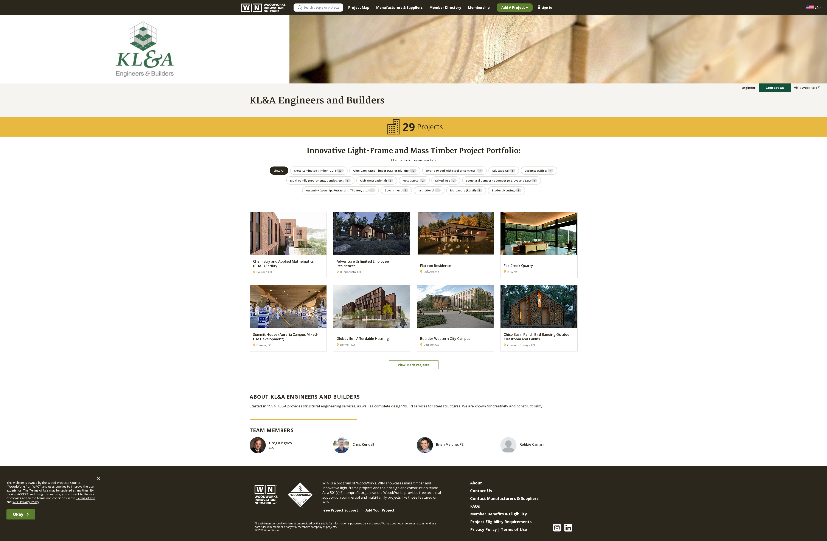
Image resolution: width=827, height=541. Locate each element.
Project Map (358, 7)
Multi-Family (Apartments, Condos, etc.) (319, 180)
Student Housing (505, 190)
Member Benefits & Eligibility (498, 513)
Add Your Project (380, 510)
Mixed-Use (444, 180)
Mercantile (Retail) (465, 190)
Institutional (428, 190)
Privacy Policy (483, 529)
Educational (502, 171)
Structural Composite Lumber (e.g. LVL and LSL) (500, 180)
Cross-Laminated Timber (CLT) (318, 171)
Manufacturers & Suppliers (399, 7)
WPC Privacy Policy (25, 502)
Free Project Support (340, 510)
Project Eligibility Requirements (501, 521)
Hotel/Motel (413, 180)
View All (279, 171)
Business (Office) (538, 171)
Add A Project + (514, 7)
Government (395, 190)
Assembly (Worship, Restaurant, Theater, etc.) (339, 190)
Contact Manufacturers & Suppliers (504, 498)
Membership (479, 7)
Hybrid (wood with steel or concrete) (453, 171)
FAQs (475, 506)
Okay (18, 514)
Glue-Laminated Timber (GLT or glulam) (383, 171)
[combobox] (323, 8)
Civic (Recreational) (375, 180)
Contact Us (775, 87)
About (476, 483)
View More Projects (413, 364)
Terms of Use (514, 529)
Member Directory (445, 7)
